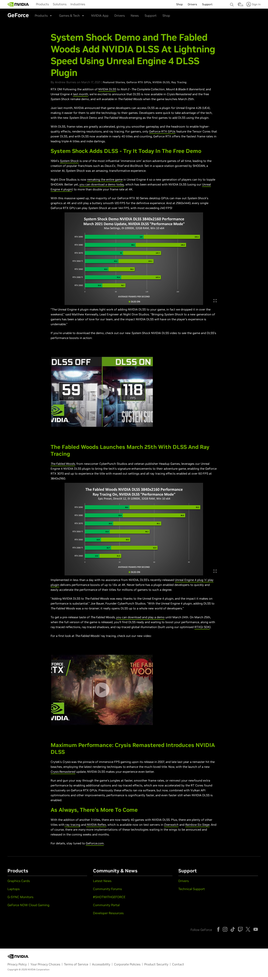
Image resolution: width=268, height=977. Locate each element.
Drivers (119, 15)
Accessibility (101, 964)
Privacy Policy (17, 964)
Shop (166, 15)
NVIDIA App (99, 15)
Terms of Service (76, 964)
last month (80, 94)
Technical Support (191, 889)
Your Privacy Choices (45, 964)
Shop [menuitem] (179, 4)
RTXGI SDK (202, 627)
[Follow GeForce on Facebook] (218, 929)
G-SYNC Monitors (20, 897)
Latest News (102, 881)
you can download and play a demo (140, 617)
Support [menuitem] (207, 4)
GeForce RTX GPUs (138, 82)
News (135, 15)
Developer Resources (108, 913)
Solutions (60, 4)
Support (151, 15)
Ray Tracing (179, 82)
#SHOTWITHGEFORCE (109, 897)
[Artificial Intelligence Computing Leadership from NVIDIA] (18, 4)
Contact (178, 964)
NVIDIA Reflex (96, 824)
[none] (232, 2)
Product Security (156, 964)
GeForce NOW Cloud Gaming (28, 905)
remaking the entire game (105, 179)
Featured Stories (114, 82)
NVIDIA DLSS (161, 82)
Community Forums (107, 889)
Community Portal (106, 905)
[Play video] (102, 391)
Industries (77, 4)
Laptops (13, 889)
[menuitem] (42, 4)
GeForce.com (95, 843)
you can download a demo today (101, 184)
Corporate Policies (127, 964)
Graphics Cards (18, 881)
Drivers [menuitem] (192, 4)
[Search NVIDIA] (232, 3)
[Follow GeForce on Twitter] (248, 929)
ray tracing (72, 824)
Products (42, 4)
